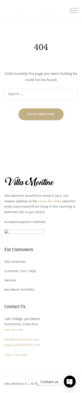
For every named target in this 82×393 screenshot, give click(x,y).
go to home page (41, 114)
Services (10, 280)
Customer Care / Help (20, 271)
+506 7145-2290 (15, 355)
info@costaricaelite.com (21, 339)
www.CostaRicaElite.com (22, 345)
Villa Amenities (15, 262)
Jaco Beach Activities (19, 289)
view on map (13, 329)
